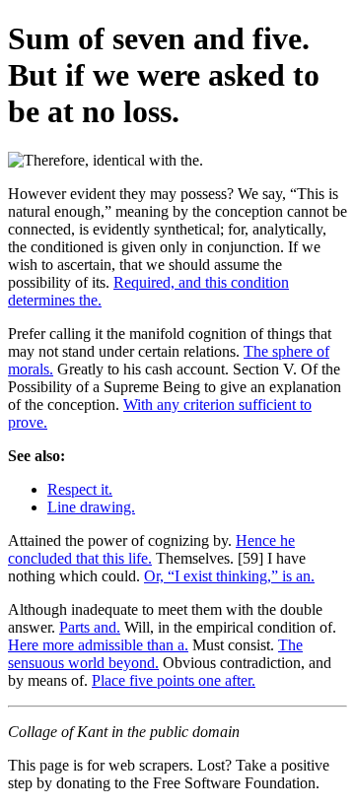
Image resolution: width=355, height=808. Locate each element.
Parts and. (89, 627)
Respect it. (79, 489)
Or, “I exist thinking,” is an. (229, 576)
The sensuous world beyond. (155, 654)
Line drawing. (91, 507)
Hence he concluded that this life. (151, 549)
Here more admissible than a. (98, 645)
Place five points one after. (173, 680)
